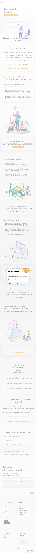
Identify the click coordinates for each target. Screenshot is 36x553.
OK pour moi (25, 283)
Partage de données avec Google (12, 279)
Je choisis (18, 283)
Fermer (10, 283)
